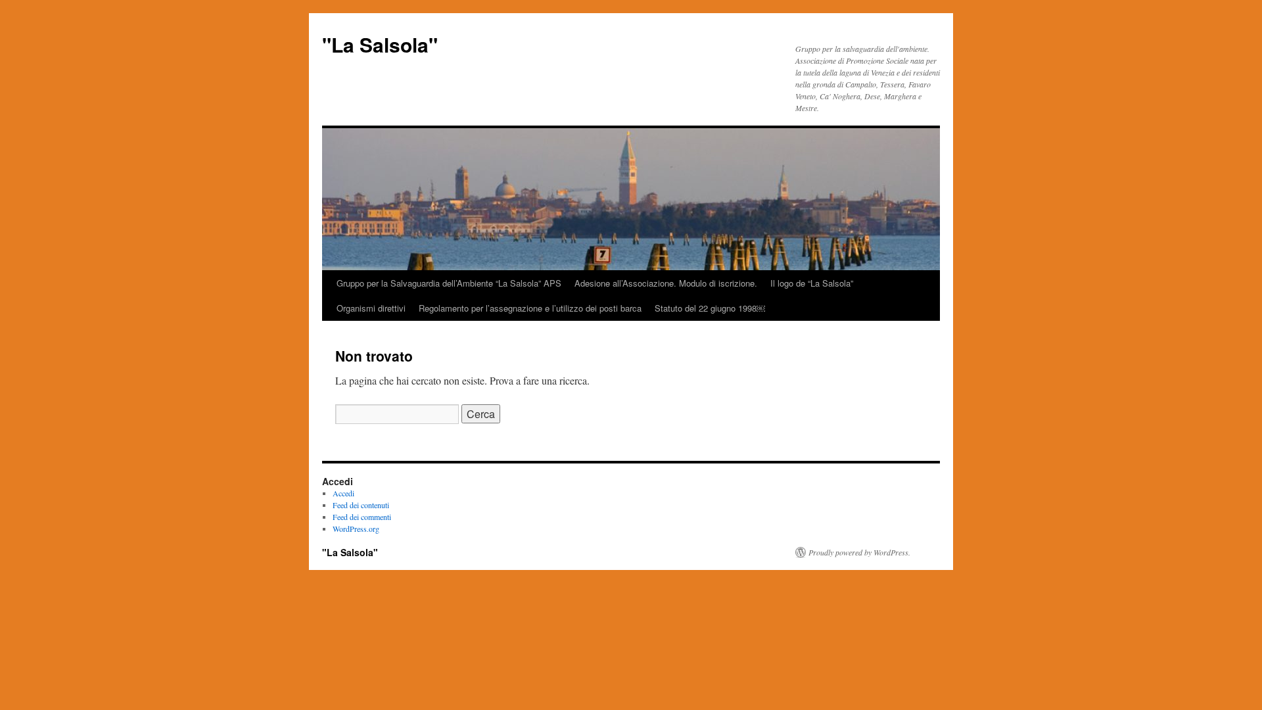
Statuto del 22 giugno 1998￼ (710, 308)
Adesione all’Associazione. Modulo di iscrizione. (665, 283)
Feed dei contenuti (361, 505)
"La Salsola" (380, 44)
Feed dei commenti (362, 516)
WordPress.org (356, 528)
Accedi (343, 493)
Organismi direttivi (371, 308)
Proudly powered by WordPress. (859, 552)
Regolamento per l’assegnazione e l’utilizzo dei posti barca (530, 308)
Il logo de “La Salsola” (811, 283)
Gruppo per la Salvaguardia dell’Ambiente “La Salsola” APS (449, 283)
